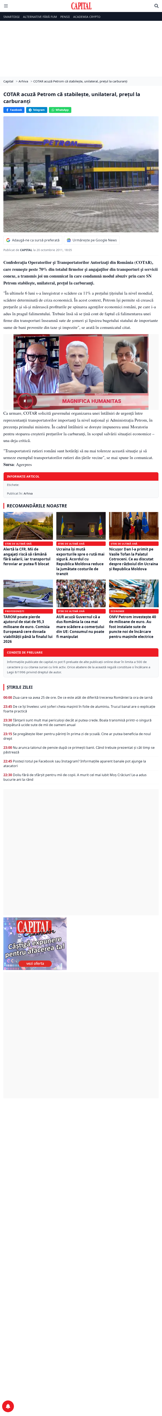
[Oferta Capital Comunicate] (81, 943)
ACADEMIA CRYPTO (86, 17)
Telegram (39, 110)
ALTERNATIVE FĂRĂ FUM (40, 17)
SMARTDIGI (11, 17)
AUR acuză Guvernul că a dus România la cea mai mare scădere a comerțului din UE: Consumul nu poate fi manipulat (80, 626)
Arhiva (28, 493)
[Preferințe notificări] (8, 1406)
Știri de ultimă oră (18, 543)
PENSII (65, 17)
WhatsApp (62, 110)
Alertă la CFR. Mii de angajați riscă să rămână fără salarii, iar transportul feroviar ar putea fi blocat (26, 556)
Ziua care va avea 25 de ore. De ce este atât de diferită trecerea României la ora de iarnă (83, 697)
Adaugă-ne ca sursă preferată (35, 240)
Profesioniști (14, 611)
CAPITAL (26, 250)
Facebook (16, 110)
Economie (117, 611)
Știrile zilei (19, 687)
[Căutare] (156, 6)
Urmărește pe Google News (95, 240)
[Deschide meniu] (6, 6)
